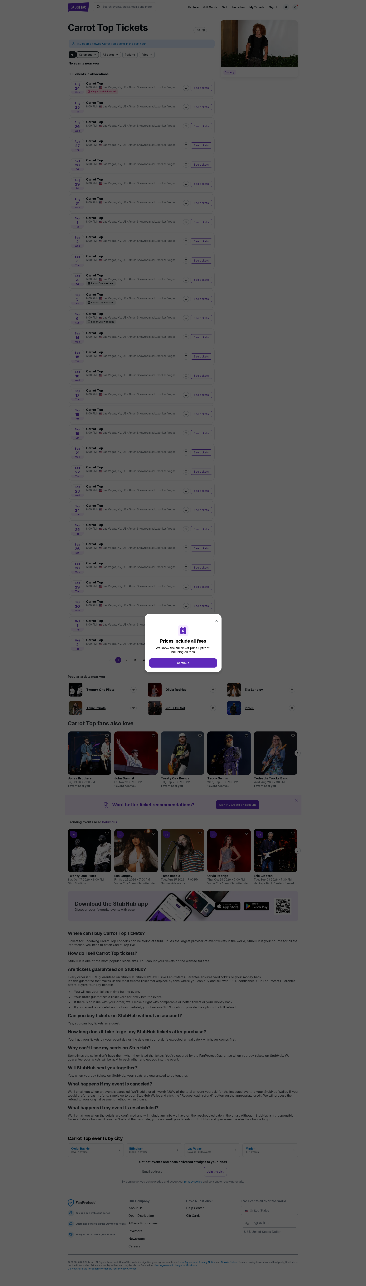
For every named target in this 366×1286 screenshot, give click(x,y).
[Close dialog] (216, 620)
